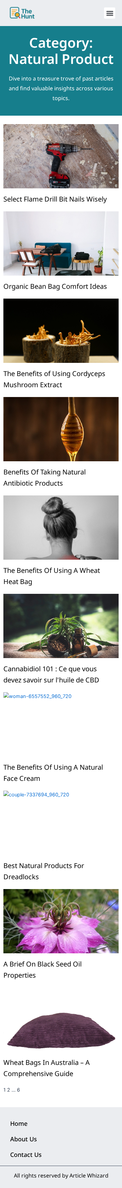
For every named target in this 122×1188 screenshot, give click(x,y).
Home (18, 1123)
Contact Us (26, 1154)
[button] (109, 13)
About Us (23, 1139)
